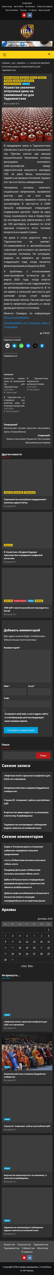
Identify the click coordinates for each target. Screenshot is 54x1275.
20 (34, 947)
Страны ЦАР (18, 81)
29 (48, 953)
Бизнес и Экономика (12, 78)
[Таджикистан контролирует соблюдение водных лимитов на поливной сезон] (27, 1205)
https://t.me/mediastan (16, 317)
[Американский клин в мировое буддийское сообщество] (27, 1052)
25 (20, 953)
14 (41, 941)
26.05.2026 (9, 506)
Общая (30, 601)
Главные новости (20, 601)
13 (34, 941)
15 (48, 941)
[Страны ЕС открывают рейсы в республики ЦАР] (27, 1104)
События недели (44, 6)
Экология (26, 84)
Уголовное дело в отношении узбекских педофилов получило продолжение (23, 850)
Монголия (42, 1248)
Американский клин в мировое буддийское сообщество (26, 789)
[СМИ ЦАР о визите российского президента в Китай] (27, 586)
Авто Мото (18, 6)
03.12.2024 (10, 104)
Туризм (23, 10)
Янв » (30, 965)
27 (34, 953)
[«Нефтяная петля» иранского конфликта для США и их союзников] (27, 1000)
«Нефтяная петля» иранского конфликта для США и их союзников (27, 777)
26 (27, 953)
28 (41, 953)
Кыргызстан (24, 1244)
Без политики (12, 10)
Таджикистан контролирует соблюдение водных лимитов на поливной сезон (25, 826)
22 (48, 947)
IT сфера (33, 10)
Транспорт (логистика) (12, 84)
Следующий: (28, 439)
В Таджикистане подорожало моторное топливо (37, 381)
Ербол (7, 879)
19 (27, 947)
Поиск (6, 745)
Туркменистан (30, 492)
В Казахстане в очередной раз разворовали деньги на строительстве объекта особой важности (24, 883)
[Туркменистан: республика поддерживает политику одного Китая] (27, 477)
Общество (42, 78)
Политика (8, 81)
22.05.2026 (9, 614)
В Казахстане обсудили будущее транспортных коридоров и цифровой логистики (23, 555)
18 (20, 947)
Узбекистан (28, 1248)
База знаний (44, 10)
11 (20, 941)
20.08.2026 (9, 1130)
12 (27, 941)
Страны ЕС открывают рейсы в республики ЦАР (27, 802)
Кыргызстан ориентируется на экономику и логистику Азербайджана (26, 814)
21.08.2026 (9, 1028)
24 (12, 953)
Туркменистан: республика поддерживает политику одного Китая (25, 501)
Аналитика (30, 6)
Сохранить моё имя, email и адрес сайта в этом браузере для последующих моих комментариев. (26, 717)
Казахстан (24, 78)
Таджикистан (28, 81)
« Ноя (24, 965)
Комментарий (12, 647)
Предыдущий (27, 428)
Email (31, 686)
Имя (7, 686)
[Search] (49, 54)
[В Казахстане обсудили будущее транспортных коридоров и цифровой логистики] (27, 530)
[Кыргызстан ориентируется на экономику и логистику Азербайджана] (27, 1153)
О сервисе (27, 1251)
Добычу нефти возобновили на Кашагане (25, 893)
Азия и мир (7, 6)
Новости (33, 78)
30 (5, 959)
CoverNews (45, 1266)
